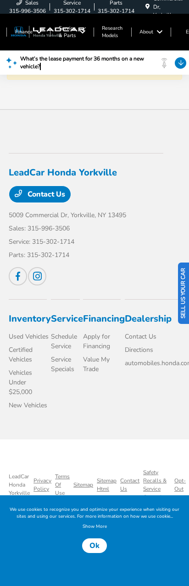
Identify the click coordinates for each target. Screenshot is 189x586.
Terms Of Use (62, 485)
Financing (104, 318)
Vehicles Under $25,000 (20, 382)
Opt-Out (180, 485)
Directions (139, 349)
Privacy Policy (42, 485)
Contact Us (45, 194)
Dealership (148, 318)
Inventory (30, 318)
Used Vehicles (29, 336)
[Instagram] (37, 276)
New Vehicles (28, 405)
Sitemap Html (107, 485)
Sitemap (83, 484)
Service (67, 318)
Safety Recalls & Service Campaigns (157, 485)
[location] (147, 7)
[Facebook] (18, 276)
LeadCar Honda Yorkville (19, 485)
